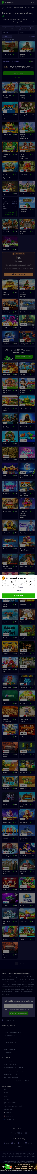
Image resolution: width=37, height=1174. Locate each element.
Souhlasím (19, 595)
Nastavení (18, 590)
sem (21, 587)
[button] (32, 578)
